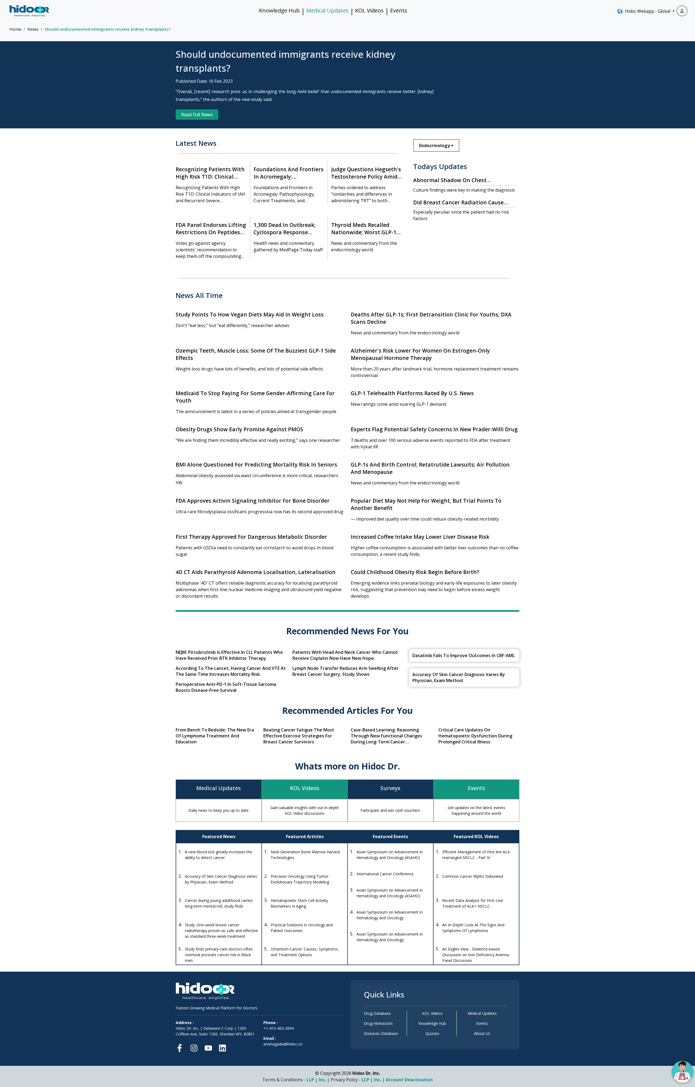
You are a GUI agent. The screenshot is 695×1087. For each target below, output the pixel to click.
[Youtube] (208, 1047)
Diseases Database (381, 1033)
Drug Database (377, 1013)
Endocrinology (435, 145)
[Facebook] (181, 1047)
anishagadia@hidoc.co (282, 1044)
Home (15, 29)
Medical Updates (327, 10)
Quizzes (432, 1033)
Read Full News (197, 115)
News (33, 29)
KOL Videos (369, 10)
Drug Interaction (378, 1023)
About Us (482, 1033)
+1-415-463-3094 (278, 1028)
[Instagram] (194, 1047)
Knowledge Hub (279, 10)
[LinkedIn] (222, 1047)
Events (398, 10)
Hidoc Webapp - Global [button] (646, 11)
